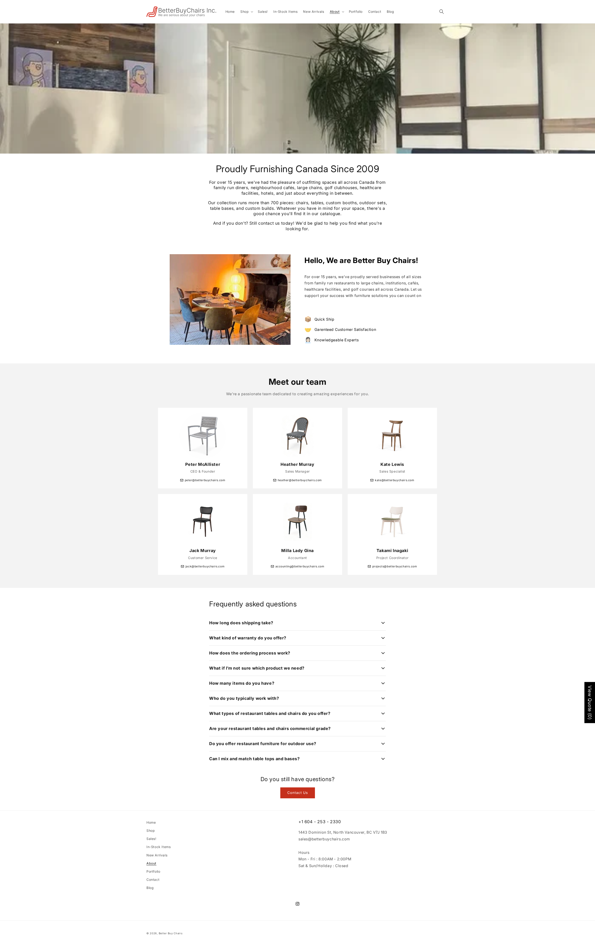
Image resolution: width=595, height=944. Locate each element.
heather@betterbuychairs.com (300, 480)
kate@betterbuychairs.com (394, 480)
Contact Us (297, 792)
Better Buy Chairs (171, 933)
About (151, 863)
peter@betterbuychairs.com (205, 480)
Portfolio (153, 871)
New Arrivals (156, 855)
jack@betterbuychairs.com (205, 566)
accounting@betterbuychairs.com (299, 566)
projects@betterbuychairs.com (394, 566)
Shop (150, 830)
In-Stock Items (158, 847)
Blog (150, 888)
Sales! (151, 839)
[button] (246, 11)
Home (151, 822)
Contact (152, 880)
